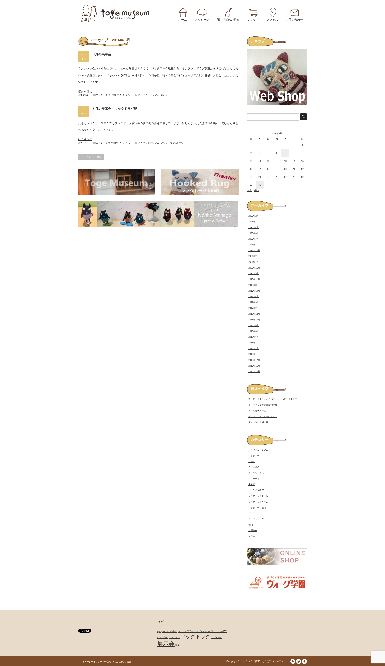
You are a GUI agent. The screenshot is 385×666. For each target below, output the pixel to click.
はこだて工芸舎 (186, 631)
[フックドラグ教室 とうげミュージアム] (115, 13)
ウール (251, 461)
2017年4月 (253, 296)
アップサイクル (202, 631)
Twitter (298, 661)
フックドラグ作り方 (258, 502)
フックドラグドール (258, 496)
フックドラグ (168, 142)
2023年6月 (253, 233)
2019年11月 (254, 279)
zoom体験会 (171, 631)
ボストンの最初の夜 (258, 422)
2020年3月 (253, 273)
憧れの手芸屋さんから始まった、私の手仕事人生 (272, 399)
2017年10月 (254, 291)
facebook (304, 661)
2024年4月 (253, 227)
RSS (292, 661)
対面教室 (252, 530)
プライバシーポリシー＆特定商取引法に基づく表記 (105, 661)
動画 (250, 525)
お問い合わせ (294, 19)
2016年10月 (254, 319)
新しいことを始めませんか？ (262, 416)
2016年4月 (253, 342)
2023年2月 (253, 244)
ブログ (251, 513)
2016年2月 (253, 348)
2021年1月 (253, 262)
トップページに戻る (91, 157)
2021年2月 (253, 256)
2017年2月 (253, 308)
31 (259, 185)
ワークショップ (256, 519)
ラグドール (216, 637)
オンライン (174, 637)
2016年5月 (253, 337)
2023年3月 (253, 239)
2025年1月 (253, 221)
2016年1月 (253, 354)
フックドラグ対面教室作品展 (262, 405)
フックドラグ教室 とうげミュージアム (263, 661)
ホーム (182, 19)
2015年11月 (254, 366)
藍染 (177, 645)
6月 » (256, 190)
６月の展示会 (101, 54)
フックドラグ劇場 (257, 507)
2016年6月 (253, 331)
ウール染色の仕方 (257, 411)
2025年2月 (253, 216)
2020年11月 (254, 268)
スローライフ (255, 478)
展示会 (164, 95)
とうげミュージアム (148, 95)
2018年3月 (253, 285)
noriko (84, 94)
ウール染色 (162, 637)
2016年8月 (253, 325)
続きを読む (85, 91)
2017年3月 (253, 302)
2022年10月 (254, 250)
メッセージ (202, 19)
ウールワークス (256, 473)
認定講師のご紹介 (228, 19)
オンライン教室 (256, 490)
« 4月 (249, 190)
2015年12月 (254, 360)
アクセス (272, 19)
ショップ (253, 19)
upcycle (161, 631)
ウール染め (253, 467)
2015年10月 (254, 371)
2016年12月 (254, 314)
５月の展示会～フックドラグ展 (114, 108)
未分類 (251, 484)
